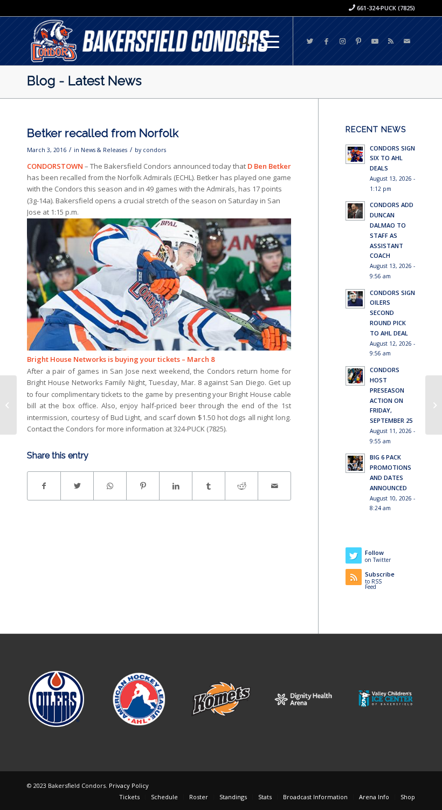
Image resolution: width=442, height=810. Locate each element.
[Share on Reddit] (241, 486)
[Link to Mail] (407, 41)
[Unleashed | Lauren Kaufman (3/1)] (8, 405)
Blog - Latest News (84, 80)
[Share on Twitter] (77, 486)
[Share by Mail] (274, 486)
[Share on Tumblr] (208, 486)
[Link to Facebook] (326, 41)
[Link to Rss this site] (391, 41)
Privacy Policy (129, 785)
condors (154, 150)
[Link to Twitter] (310, 41)
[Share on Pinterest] (143, 486)
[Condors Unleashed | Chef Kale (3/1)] (433, 405)
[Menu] (264, 41)
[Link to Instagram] (342, 41)
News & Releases (104, 150)
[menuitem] (239, 41)
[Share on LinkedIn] (176, 486)
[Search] (239, 41)
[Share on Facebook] (43, 486)
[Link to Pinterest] (358, 41)
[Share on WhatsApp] (110, 486)
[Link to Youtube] (375, 41)
